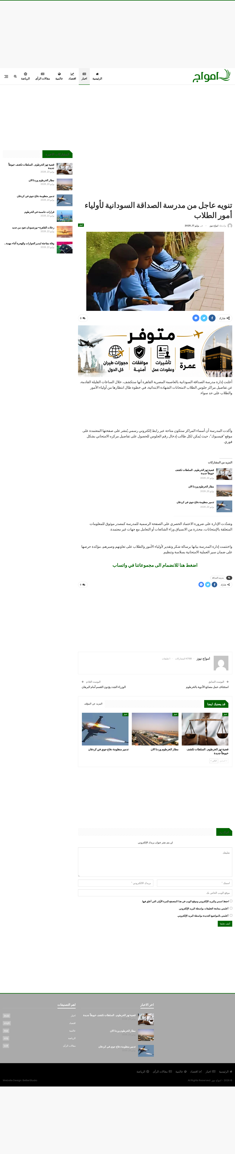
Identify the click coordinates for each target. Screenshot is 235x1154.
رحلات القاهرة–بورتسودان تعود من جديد (33, 227)
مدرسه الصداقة (218, 577)
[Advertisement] (117, 33)
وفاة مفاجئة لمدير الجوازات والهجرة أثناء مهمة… (29, 243)
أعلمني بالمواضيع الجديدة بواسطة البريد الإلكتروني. (202, 915)
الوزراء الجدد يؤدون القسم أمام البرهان (104, 687)
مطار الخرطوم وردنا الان (201, 486)
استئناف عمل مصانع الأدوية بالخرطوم (207, 687)
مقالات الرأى (42, 78)
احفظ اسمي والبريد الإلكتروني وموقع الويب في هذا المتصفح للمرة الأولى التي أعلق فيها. (185, 901)
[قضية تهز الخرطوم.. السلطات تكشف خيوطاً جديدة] (224, 474)
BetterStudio (30, 1080)
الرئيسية (97, 78)
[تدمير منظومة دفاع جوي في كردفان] (224, 506)
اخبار (84, 78)
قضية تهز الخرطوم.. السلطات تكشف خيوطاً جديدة (194, 471)
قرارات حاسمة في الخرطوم (39, 212)
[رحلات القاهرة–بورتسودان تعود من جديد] (65, 232)
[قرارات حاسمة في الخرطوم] (65, 216)
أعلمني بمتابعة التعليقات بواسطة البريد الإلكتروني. (203, 908)
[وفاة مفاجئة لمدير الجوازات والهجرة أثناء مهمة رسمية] (65, 247)
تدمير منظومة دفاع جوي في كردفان (195, 502)
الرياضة (25, 78)
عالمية (59, 78)
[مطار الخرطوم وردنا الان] (224, 491)
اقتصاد (72, 78)
